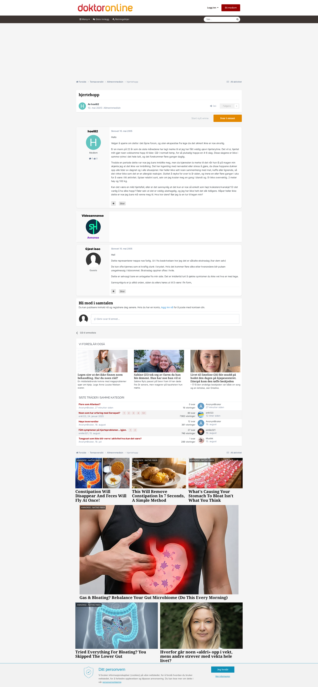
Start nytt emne (200, 118)
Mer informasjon (222, 676)
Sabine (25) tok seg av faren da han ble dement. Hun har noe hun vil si (157, 376)
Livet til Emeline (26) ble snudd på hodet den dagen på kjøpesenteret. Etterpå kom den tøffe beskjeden (213, 378)
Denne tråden (225, 19)
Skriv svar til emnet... (108, 318)
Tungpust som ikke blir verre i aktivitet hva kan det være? (110, 438)
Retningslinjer (122, 19)
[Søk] (237, 19)
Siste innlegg (102, 19)
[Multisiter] (113, 203)
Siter (122, 203)
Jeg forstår (222, 669)
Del (214, 106)
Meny (84, 19)
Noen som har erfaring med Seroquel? (100, 413)
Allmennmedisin (112, 107)
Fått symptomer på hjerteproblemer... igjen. (103, 430)
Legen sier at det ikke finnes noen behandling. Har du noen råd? (100, 376)
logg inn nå (167, 307)
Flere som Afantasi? (90, 404)
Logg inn (212, 7)
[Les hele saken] (103, 361)
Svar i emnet (227, 118)
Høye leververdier (89, 421)
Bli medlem (231, 7)
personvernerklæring (112, 682)
